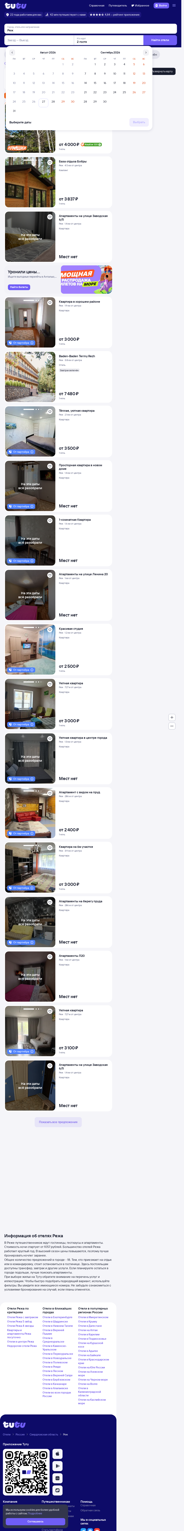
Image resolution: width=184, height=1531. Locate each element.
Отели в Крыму (87, 1321)
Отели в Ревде (52, 1366)
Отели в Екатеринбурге (57, 1317)
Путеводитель (118, 5)
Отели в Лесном (53, 1371)
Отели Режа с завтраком (22, 1317)
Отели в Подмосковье (92, 1338)
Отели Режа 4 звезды (20, 1325)
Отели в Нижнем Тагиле (58, 1325)
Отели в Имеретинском (93, 1317)
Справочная (96, 5)
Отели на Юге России (91, 1367)
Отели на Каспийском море (92, 1401)
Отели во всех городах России (57, 1394)
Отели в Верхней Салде (58, 1375)
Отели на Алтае (88, 1330)
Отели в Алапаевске (55, 1388)
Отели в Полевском (55, 1362)
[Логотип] (15, 5)
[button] (57, 1454)
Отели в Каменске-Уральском (55, 1347)
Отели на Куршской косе (90, 1344)
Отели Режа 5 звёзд (19, 1321)
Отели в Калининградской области (89, 1391)
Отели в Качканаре (55, 1384)
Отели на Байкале (89, 1355)
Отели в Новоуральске (57, 1358)
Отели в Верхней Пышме (53, 1331)
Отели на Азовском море (90, 1373)
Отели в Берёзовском (56, 1379)
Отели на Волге (88, 1384)
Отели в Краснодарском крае (93, 1361)
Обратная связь (90, 1510)
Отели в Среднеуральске (53, 1339)
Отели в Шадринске (55, 1321)
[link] (19, 287)
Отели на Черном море (93, 1379)
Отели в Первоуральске (58, 1353)
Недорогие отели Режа (22, 1346)
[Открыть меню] (174, 5)
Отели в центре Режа (20, 1341)
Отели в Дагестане (90, 1325)
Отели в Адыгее (88, 1351)
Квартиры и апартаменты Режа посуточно (19, 1333)
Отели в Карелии (89, 1334)
